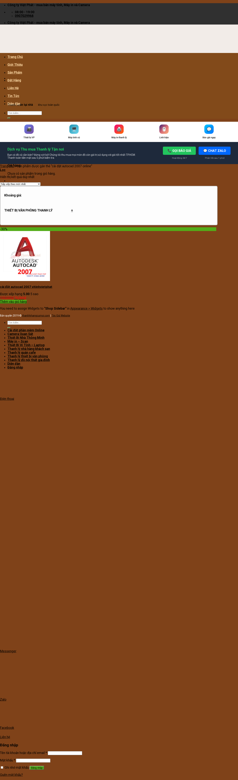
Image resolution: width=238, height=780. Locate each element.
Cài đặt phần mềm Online (25, 330)
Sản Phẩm (14, 72)
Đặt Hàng (14, 80)
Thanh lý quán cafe (21, 352)
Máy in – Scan (17, 341)
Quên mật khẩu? (11, 775)
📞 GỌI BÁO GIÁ (179, 151)
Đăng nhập (37, 767)
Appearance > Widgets (86, 308)
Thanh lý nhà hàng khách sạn (28, 349)
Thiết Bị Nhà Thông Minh (25, 338)
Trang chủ (7, 166)
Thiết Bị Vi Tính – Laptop (26, 345)
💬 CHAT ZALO (214, 151)
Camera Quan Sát (20, 334)
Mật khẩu (7, 760)
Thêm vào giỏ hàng (13, 301)
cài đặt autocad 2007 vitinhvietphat (26, 287)
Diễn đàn (13, 104)
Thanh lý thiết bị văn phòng (27, 356)
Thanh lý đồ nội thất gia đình (28, 360)
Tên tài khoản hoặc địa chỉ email (23, 753)
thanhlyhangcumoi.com (36, 315)
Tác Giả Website (61, 315)
